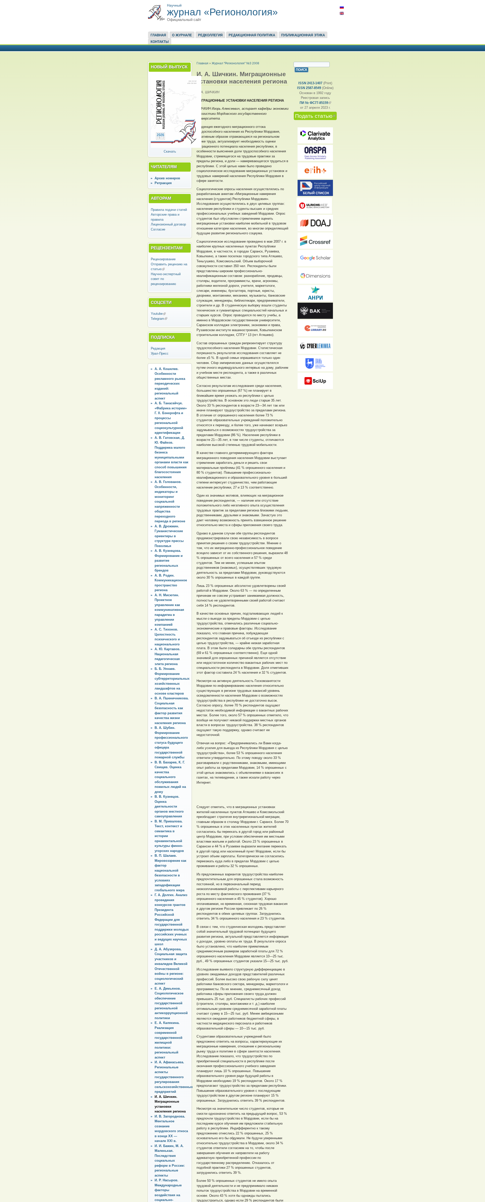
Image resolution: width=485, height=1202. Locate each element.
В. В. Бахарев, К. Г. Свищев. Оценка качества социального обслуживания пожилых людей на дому (170, 777)
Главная (158, 35)
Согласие (158, 229)
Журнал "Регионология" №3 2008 (235, 63)
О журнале (182, 35)
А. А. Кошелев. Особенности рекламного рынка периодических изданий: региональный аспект (170, 383)
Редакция (158, 348)
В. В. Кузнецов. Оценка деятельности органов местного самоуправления (169, 806)
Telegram (159, 319)
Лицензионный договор (168, 224)
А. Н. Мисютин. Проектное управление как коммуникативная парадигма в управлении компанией (169, 609)
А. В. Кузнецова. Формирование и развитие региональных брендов (169, 560)
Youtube (158, 314)
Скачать (170, 151)
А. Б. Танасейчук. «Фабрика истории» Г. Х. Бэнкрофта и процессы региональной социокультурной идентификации (171, 418)
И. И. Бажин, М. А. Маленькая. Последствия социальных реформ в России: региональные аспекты (170, 1160)
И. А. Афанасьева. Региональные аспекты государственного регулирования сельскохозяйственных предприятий (174, 1077)
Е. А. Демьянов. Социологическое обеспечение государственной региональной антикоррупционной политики (171, 1003)
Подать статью (316, 116)
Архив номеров (167, 178)
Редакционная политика (252, 35)
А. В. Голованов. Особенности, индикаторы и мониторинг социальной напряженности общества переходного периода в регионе (170, 501)
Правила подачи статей (169, 210)
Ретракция (163, 183)
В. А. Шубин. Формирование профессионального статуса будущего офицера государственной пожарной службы (171, 742)
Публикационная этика (303, 35)
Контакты (160, 42)
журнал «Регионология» (222, 12)
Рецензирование (163, 259)
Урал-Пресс (159, 353)
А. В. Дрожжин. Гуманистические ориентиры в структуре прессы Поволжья (169, 536)
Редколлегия (210, 35)
